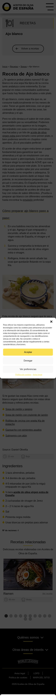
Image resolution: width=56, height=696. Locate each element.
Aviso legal (37, 374)
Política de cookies (23, 374)
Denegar (28, 360)
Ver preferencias (28, 369)
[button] (51, 321)
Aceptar (28, 352)
